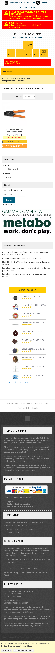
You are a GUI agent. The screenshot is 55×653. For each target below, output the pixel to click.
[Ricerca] (49, 62)
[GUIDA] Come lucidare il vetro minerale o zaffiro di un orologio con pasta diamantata (26, 269)
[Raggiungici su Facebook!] (27, 418)
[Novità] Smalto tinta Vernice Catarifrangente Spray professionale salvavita (26, 263)
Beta (7, 177)
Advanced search (9, 204)
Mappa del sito (12, 403)
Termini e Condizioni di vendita (20, 529)
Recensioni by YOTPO (18, 382)
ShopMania (24, 637)
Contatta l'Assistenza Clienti (16, 603)
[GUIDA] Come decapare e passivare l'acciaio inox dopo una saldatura (24, 275)
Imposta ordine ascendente (38, 97)
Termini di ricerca (26, 403)
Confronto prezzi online (41, 637)
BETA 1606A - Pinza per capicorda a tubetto (14, 130)
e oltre (11, 169)
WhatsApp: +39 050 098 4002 (22, 3)
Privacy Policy (13, 532)
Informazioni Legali (12, 596)
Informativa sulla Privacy (23, 650)
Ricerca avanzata (41, 403)
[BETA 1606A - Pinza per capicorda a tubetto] (14, 114)
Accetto (7, 650)
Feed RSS (35, 408)
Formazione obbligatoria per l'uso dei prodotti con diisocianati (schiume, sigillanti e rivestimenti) (25, 253)
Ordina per (19, 96)
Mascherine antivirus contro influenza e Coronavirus (21, 258)
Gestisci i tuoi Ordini (22, 408)
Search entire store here (12, 190)
